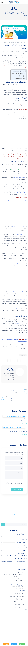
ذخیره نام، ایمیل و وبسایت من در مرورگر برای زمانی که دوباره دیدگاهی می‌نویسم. (15, 484)
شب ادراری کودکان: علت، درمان (18, 431)
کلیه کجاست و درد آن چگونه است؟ (16, 555)
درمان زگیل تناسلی (20, 547)
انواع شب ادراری (21, 74)
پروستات (23, 539)
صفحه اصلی (24, 12)
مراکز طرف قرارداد (20, 558)
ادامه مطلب (24, 423)
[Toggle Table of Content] (23, 71)
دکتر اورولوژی (22, 355)
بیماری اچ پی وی (21, 534)
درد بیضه (23, 545)
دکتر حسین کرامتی (12, 42)
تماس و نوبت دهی (20, 542)
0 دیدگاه (5, 42)
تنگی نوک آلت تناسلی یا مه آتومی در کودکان (17, 200)
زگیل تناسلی (22, 550)
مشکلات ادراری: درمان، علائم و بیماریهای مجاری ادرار (13, 28)
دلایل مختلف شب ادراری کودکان (18, 73)
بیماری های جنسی (20, 536)
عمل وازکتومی (21, 553)
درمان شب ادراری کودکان (19, 76)
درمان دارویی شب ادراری (19, 78)
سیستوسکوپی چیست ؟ (21, 420)
